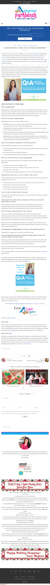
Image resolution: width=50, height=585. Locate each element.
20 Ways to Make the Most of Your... (36, 386)
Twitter (4, 57)
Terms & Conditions (32, 61)
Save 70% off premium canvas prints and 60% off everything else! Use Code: (23, 534)
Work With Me (19, 1)
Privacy (29, 1)
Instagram (4, 59)
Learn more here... (25, 457)
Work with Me (31, 576)
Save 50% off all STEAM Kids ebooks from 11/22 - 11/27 (16, 503)
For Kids (19, 45)
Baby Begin (8, 333)
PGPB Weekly (35, 54)
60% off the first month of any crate (22, 509)
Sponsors (41, 61)
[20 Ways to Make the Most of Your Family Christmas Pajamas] (37, 376)
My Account (34, 1)
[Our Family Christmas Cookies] (13, 376)
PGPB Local (25, 1)
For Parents (25, 45)
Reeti (2, 324)
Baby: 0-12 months (5, 348)
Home (14, 1)
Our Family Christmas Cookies (13, 386)
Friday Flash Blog (11, 318)
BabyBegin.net (26, 261)
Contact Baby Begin (26, 343)
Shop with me (38, 528)
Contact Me (23, 576)
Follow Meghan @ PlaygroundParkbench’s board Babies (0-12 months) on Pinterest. (25, 303)
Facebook (43, 55)
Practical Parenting (32, 45)
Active (15, 45)
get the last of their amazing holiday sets (27, 524)
